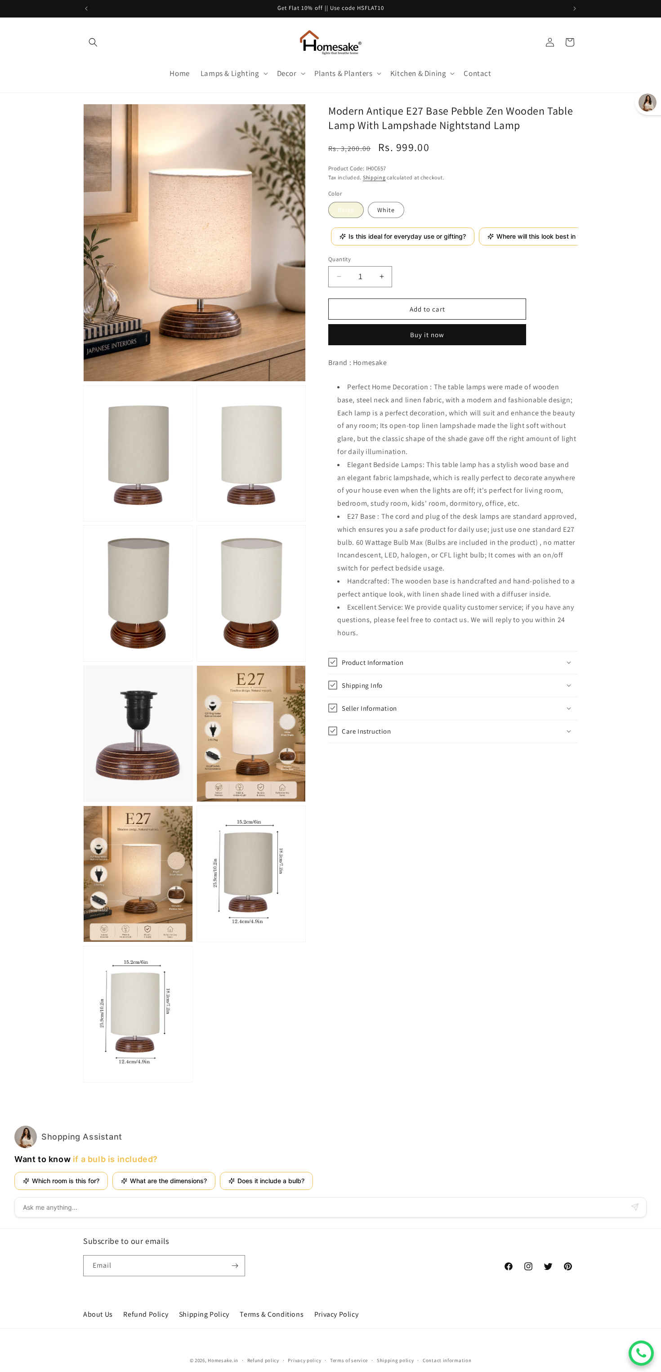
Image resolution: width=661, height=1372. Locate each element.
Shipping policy (395, 1360)
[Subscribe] (235, 1265)
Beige (346, 209)
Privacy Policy (336, 1314)
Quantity (339, 259)
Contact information (447, 1360)
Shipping (374, 177)
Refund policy (263, 1360)
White (386, 209)
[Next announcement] (575, 8)
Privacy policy (304, 1360)
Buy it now (427, 334)
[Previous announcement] (86, 8)
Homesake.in (223, 1360)
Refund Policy (145, 1314)
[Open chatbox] (641, 1353)
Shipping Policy (204, 1314)
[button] (93, 42)
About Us (98, 1314)
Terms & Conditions (272, 1314)
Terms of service (349, 1360)
